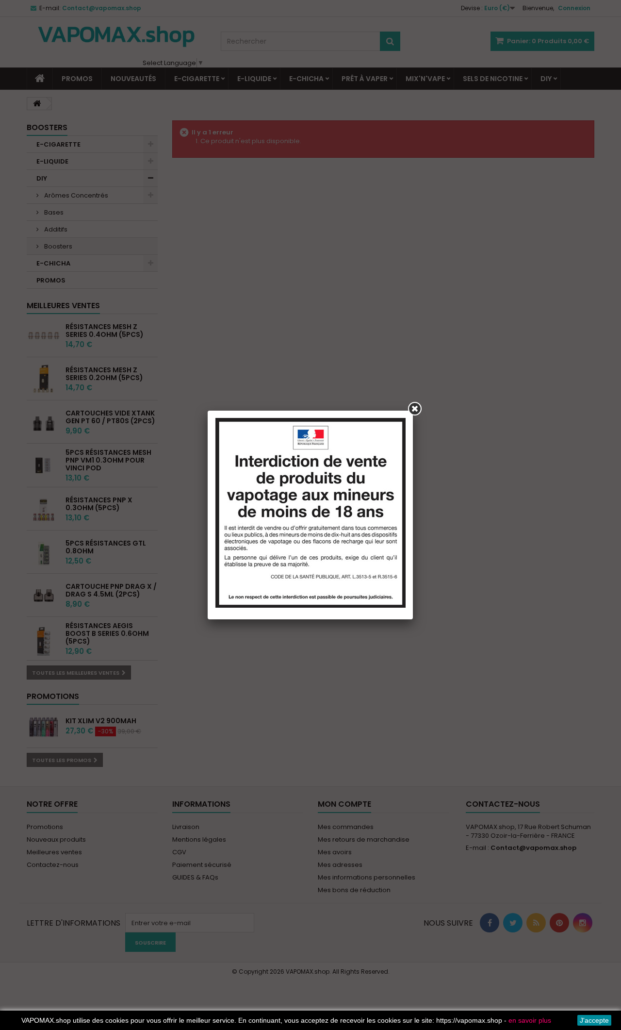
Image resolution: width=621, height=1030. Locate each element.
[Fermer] (415, 408)
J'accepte (594, 1020)
